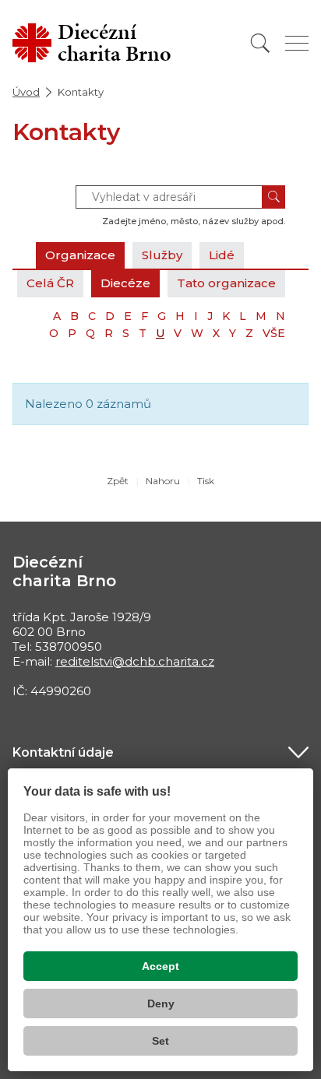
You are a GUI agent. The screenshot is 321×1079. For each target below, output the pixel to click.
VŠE (274, 333)
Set (160, 1041)
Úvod (26, 92)
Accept (160, 966)
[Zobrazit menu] (297, 43)
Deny (161, 1003)
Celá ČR (50, 283)
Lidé (222, 255)
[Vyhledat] (260, 43)
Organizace (80, 255)
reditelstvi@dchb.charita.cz (134, 661)
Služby (162, 255)
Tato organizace (226, 283)
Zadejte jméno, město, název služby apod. (193, 221)
